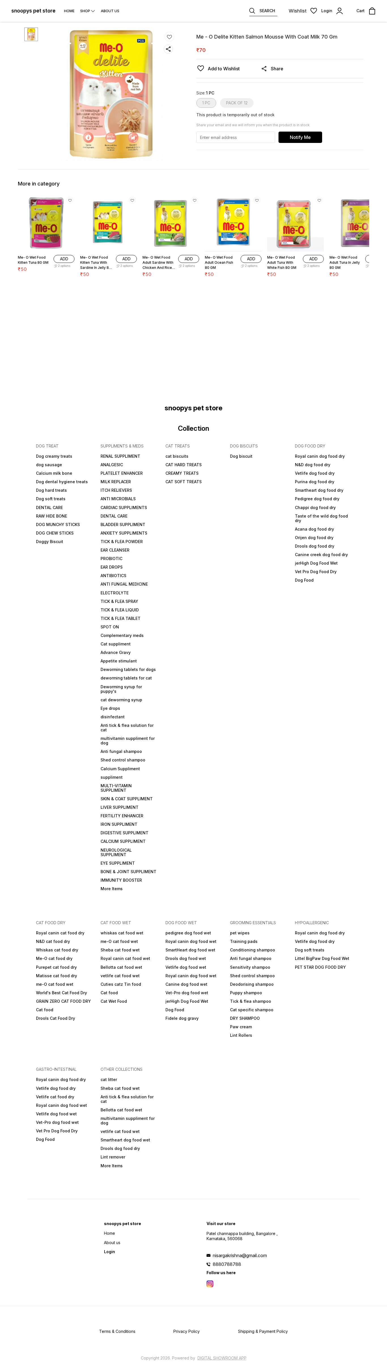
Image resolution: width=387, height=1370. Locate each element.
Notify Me (300, 137)
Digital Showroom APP (221, 1358)
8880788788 (227, 1264)
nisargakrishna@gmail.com (240, 1255)
